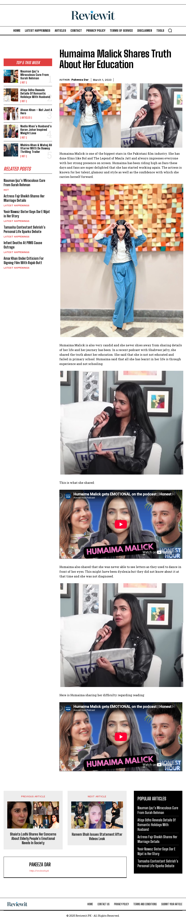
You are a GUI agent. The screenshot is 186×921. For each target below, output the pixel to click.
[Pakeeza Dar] (17, 867)
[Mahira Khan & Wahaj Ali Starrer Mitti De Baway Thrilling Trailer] (11, 149)
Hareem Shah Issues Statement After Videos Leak (97, 836)
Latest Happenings (16, 205)
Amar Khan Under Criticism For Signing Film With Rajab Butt (24, 260)
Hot (23, 82)
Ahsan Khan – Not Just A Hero (36, 111)
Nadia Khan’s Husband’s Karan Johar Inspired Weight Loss (36, 129)
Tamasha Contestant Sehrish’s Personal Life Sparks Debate (24, 229)
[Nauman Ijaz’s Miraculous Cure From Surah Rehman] (11, 76)
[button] (170, 30)
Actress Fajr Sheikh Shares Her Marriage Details (24, 198)
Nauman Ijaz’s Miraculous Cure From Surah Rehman (34, 74)
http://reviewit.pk (39, 870)
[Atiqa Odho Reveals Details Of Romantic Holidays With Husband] (11, 94)
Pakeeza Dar (80, 79)
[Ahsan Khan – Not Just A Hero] (11, 113)
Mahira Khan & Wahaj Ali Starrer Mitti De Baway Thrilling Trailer (36, 148)
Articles (26, 117)
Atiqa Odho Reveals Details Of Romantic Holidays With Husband (35, 93)
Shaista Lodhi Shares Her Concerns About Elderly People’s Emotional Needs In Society (33, 838)
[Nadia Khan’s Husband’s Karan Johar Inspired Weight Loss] (11, 131)
